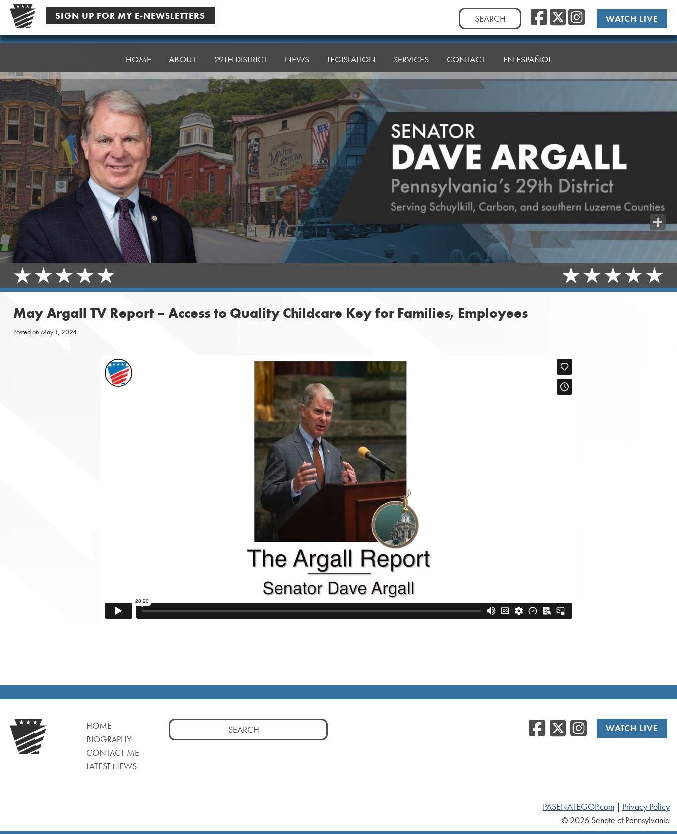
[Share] (658, 222)
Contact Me (112, 752)
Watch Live (632, 18)
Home (99, 725)
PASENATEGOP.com (578, 806)
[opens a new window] (658, 202)
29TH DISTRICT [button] (240, 59)
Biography (109, 739)
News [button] (297, 59)
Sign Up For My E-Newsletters (130, 15)
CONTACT (466, 59)
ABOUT (182, 59)
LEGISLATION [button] (351, 59)
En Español (527, 59)
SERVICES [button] (411, 59)
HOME (138, 59)
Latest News (111, 766)
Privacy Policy (646, 806)
